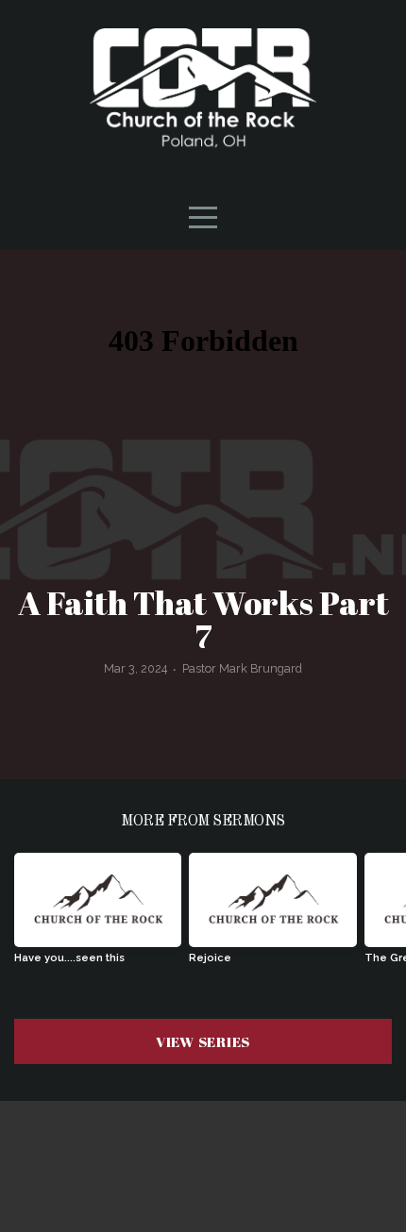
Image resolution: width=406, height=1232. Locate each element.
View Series (203, 1041)
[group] (97, 915)
